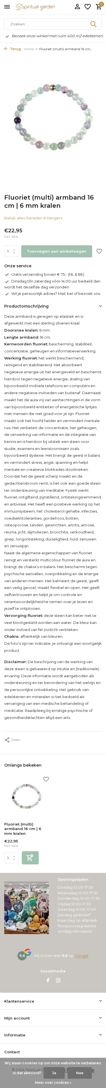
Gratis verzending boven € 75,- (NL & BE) (47, 274)
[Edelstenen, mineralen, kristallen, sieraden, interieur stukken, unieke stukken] (44, 7)
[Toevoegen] (30, 857)
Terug (15, 49)
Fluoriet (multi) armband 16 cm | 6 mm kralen (22, 829)
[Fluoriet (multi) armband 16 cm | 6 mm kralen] (26, 798)
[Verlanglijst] (88, 7)
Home (29, 49)
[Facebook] (48, 980)
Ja (54, 1073)
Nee (79, 1073)
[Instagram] (58, 980)
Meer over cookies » (53, 1082)
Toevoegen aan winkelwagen (56, 251)
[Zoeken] (94, 24)
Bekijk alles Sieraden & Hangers (33, 218)
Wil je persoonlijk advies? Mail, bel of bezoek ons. (56, 293)
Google (81, 955)
